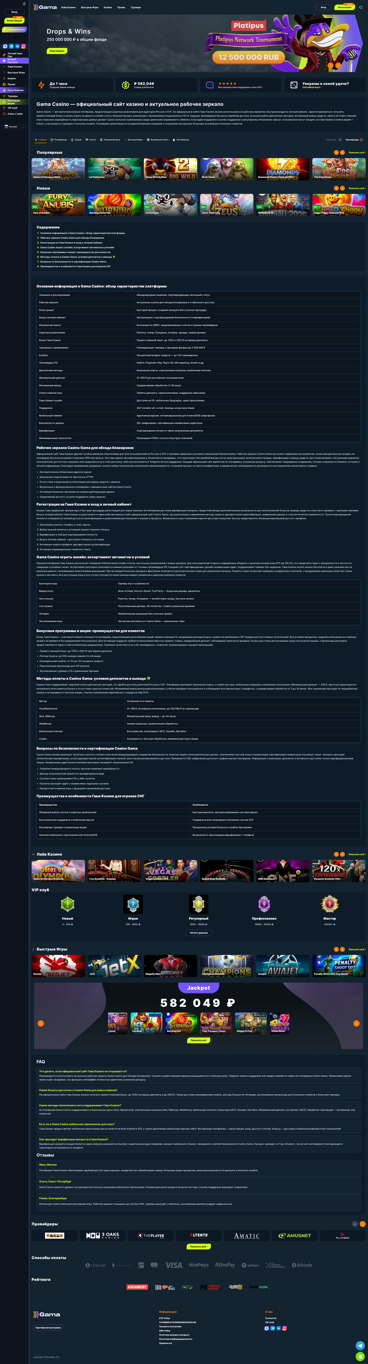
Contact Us (270, 1318)
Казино (108, 7)
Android (5, 38)
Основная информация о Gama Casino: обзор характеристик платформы (82, 233)
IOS (19, 38)
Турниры (136, 7)
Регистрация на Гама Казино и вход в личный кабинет (71, 242)
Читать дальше (199, 932)
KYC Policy (164, 1318)
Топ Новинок (182, 139)
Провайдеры (352, 139)
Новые (78, 139)
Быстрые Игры (89, 7)
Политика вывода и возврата (174, 1335)
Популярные (60, 139)
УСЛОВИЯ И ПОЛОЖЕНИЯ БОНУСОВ (177, 1322)
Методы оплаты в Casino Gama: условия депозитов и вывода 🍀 (77, 256)
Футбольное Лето (159, 139)
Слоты (92, 139)
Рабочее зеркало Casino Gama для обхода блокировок (72, 237)
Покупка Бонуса (112, 139)
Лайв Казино (68, 7)
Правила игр (165, 1343)
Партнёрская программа (48, 1327)
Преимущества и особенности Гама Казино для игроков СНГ (75, 266)
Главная (42, 139)
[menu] (24, 3)
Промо (121, 7)
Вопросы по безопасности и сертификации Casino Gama (73, 261)
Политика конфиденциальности (175, 1339)
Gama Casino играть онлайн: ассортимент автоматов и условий (77, 247)
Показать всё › (357, 152)
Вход (14, 11)
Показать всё (199, 1040)
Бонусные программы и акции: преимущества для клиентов (75, 252)
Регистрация (14, 20)
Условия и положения (170, 1326)
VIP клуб (269, 1322)
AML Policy (164, 1330)
